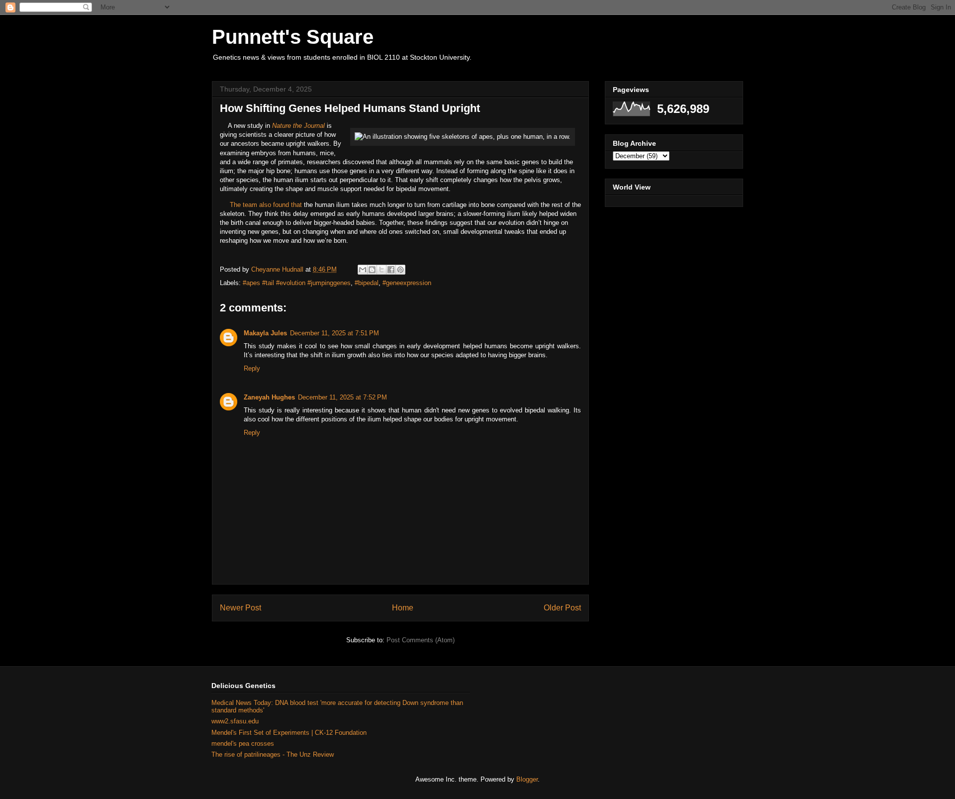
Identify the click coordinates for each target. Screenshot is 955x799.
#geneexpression (406, 283)
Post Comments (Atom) (420, 640)
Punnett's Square (293, 37)
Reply (252, 368)
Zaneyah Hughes (269, 397)
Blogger (527, 779)
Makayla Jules (265, 333)
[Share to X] (381, 270)
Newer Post (240, 607)
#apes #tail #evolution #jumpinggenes (297, 283)
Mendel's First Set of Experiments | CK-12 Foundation (289, 732)
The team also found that (267, 204)
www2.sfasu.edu (235, 721)
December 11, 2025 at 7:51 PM (334, 333)
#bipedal (367, 283)
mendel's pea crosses (242, 743)
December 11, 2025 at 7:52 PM (342, 397)
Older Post (562, 607)
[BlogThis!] (372, 270)
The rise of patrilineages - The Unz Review (272, 754)
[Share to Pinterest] (400, 270)
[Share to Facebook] (391, 270)
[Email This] (363, 270)
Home (402, 607)
